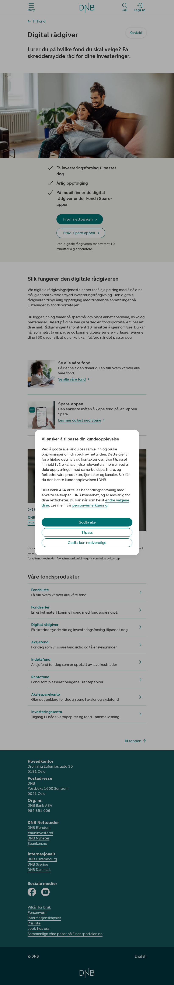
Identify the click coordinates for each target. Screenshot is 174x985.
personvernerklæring (89, 505)
